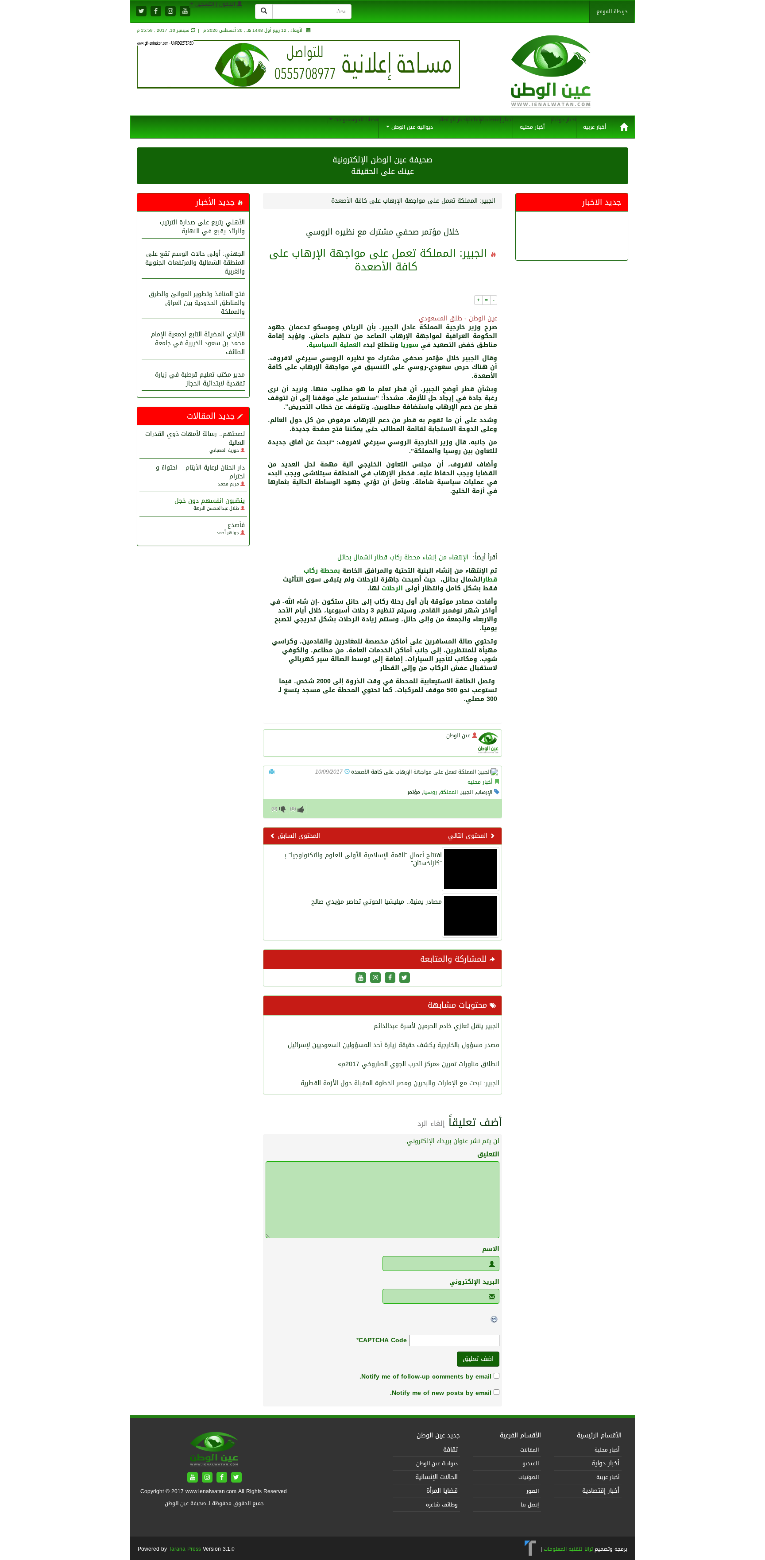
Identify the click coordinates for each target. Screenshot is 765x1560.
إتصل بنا (530, 1505)
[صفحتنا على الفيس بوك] (156, 12)
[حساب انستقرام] (170, 12)
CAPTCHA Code (383, 1340)
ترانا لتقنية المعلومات (568, 1548)
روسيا (430, 792)
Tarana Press (185, 1549)
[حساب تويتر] (141, 12)
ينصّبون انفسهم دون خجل (209, 501)
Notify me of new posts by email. (440, 1393)
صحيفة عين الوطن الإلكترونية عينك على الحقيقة (382, 165)
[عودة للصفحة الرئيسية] (551, 81)
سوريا (409, 345)
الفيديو (530, 1463)
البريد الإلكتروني (474, 1282)
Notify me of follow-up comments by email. (425, 1377)
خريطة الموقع (612, 11)
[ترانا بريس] (530, 1548)
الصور (532, 1491)
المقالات (529, 1450)
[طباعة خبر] (271, 772)
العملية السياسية (335, 345)
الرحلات (392, 588)
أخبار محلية (532, 127)
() (274, 808)
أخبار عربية (594, 127)
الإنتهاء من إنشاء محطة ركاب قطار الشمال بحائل (403, 557)
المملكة (449, 792)
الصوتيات (528, 1477)
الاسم (490, 1249)
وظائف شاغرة (442, 1505)
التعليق (488, 1154)
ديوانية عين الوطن (411, 127)
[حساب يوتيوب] (185, 12)
